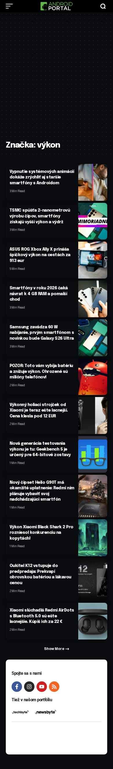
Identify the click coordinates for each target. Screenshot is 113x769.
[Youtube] (42, 686)
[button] (11, 6)
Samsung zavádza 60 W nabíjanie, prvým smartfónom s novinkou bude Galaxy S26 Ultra (42, 333)
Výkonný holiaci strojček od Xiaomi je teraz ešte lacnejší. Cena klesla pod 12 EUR (39, 410)
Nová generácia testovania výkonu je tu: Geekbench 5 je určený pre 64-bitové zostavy (40, 449)
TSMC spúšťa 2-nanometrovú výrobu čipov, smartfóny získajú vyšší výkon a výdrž (40, 216)
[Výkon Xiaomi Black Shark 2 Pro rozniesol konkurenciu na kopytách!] (92, 537)
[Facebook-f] (17, 686)
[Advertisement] (56, 79)
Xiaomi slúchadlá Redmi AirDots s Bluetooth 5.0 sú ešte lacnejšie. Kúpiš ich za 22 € (42, 616)
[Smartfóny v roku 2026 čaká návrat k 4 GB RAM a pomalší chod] (92, 299)
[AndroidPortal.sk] (56, 6)
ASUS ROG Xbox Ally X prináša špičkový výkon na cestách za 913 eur (40, 255)
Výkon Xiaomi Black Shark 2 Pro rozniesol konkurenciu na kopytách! (41, 533)
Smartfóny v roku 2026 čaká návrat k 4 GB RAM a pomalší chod (39, 294)
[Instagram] (29, 686)
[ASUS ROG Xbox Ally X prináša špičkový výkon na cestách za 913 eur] (92, 260)
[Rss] (54, 686)
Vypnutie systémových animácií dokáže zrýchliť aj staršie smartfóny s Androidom (42, 177)
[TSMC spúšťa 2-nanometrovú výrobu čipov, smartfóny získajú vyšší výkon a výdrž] (92, 221)
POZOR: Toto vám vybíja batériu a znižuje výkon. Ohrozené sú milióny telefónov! (41, 371)
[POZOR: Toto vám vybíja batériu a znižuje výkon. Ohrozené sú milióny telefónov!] (92, 376)
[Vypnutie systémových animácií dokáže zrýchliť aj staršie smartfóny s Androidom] (92, 182)
